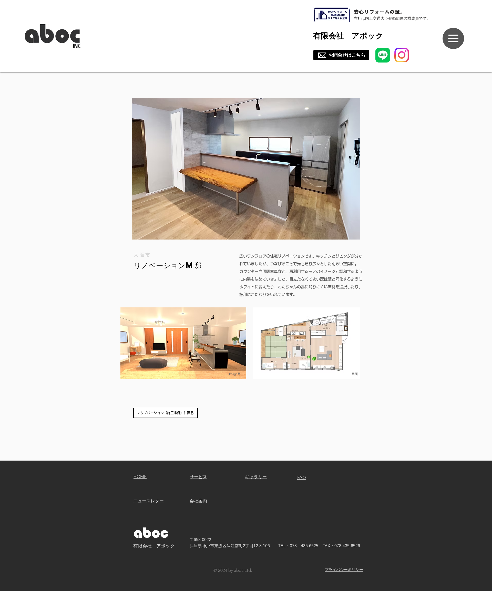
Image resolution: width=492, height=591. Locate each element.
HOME (140, 476)
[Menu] (453, 38)
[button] (246, 169)
